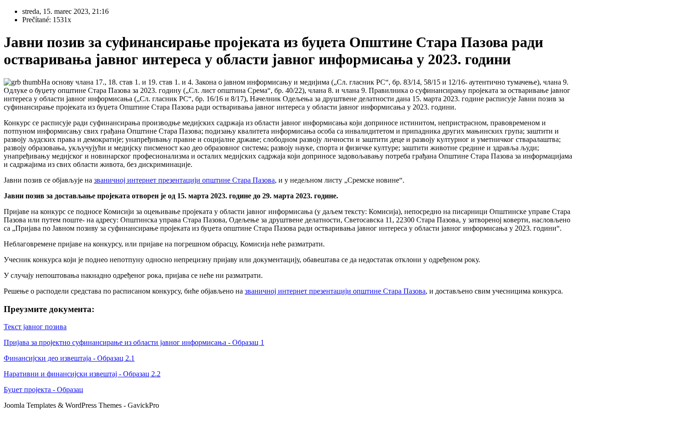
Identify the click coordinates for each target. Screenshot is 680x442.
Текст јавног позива (35, 327)
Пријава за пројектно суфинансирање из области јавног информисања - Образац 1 (134, 342)
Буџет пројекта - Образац (43, 389)
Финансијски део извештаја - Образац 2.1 (69, 358)
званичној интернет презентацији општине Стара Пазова (184, 180)
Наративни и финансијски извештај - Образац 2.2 (82, 374)
